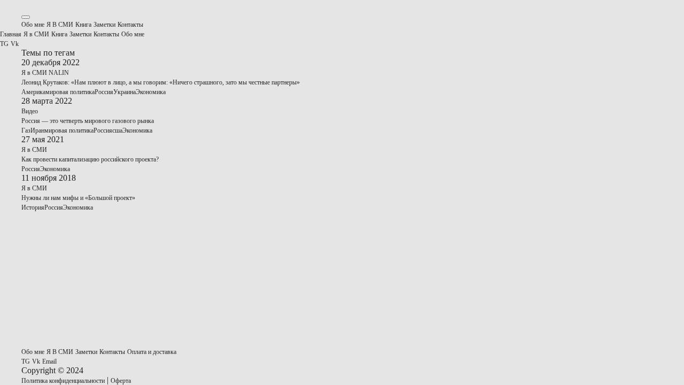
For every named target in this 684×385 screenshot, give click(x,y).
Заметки (104, 24)
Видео (29, 111)
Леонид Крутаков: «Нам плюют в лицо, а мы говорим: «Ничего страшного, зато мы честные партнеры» (160, 82)
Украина (124, 92)
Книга (83, 24)
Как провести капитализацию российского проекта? (90, 159)
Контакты (130, 24)
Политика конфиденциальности (63, 380)
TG (4, 44)
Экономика (151, 92)
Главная (10, 34)
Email (49, 361)
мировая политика (70, 92)
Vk (15, 44)
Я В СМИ (59, 24)
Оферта (121, 380)
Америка (33, 92)
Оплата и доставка (151, 352)
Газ (25, 130)
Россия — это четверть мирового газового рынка (87, 121)
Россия (104, 92)
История (32, 207)
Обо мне (32, 24)
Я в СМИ (36, 34)
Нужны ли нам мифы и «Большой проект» (78, 198)
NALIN (59, 72)
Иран (37, 130)
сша (117, 130)
